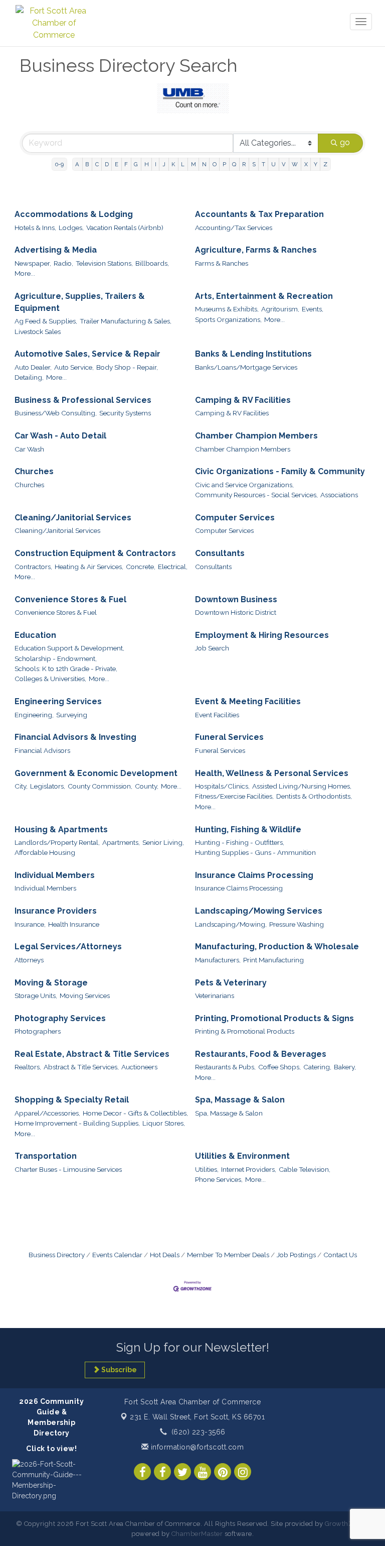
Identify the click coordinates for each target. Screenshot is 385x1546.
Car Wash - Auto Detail (60, 435)
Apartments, (121, 842)
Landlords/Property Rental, (57, 842)
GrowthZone (345, 1523)
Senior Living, (163, 842)
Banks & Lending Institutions (253, 354)
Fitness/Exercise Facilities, (234, 796)
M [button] (193, 164)
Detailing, (29, 377)
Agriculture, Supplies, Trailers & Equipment (80, 302)
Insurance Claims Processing (254, 875)
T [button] (263, 164)
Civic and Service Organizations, (244, 485)
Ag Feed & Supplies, (46, 321)
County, (146, 786)
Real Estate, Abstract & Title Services (92, 1054)
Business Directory (57, 1255)
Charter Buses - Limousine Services (68, 1169)
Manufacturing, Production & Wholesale (277, 946)
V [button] (284, 164)
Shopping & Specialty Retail (72, 1100)
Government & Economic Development (96, 773)
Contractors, (33, 567)
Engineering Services (58, 701)
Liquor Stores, (163, 1123)
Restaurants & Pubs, (225, 1067)
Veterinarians (214, 995)
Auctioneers (139, 1067)
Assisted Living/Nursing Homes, (301, 786)
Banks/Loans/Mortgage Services (246, 367)
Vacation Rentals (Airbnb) (124, 228)
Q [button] (234, 164)
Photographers (38, 1031)
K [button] (173, 164)
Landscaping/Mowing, (231, 924)
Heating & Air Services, (89, 567)
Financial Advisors (42, 750)
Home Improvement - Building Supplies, (77, 1123)
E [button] (116, 164)
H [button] (146, 164)
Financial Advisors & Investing (75, 737)
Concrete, (140, 567)
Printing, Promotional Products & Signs (274, 1018)
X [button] (306, 164)
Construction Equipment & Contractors (95, 553)
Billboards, (152, 263)
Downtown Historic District (235, 612)
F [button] (126, 164)
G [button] (136, 164)
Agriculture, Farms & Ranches (256, 250)
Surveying (71, 715)
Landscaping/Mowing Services (258, 911)
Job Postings (296, 1255)
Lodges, (71, 228)
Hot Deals (164, 1255)
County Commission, (100, 786)
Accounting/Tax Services (233, 228)
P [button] (224, 164)
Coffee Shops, (279, 1067)
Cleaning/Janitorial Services (73, 517)
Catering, (317, 1067)
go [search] (345, 142)
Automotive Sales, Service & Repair (87, 354)
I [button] (155, 164)
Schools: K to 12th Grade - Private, (66, 669)
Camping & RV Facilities (243, 400)
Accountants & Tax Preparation (259, 214)
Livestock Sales (38, 331)
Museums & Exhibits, (227, 309)
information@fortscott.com (196, 1447)
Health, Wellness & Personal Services (271, 773)
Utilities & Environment (242, 1156)
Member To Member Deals (228, 1255)
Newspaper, (33, 263)
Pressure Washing (296, 924)
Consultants (220, 553)
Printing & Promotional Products (244, 1031)
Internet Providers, (248, 1169)
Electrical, (172, 567)
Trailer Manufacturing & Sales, (125, 321)
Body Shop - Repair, (127, 367)
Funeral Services (229, 737)
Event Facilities (217, 715)
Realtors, (28, 1067)
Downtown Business (236, 599)
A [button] (77, 164)
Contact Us (340, 1255)
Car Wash (29, 449)
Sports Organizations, (228, 319)
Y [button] (315, 164)
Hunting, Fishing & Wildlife (248, 829)
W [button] (295, 164)
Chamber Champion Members (256, 435)
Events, (312, 309)
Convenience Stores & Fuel (70, 599)
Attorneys (29, 960)
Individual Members (55, 875)
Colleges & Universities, (50, 679)
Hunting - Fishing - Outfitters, (239, 842)
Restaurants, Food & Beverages (260, 1054)
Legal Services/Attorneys (68, 946)
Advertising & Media (56, 250)
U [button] (273, 164)
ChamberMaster (197, 1533)
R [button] (244, 164)
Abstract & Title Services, (81, 1067)
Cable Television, (304, 1169)
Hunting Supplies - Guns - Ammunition (255, 852)
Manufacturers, (218, 960)
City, (21, 786)
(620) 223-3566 (198, 1432)
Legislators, (47, 786)
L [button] (182, 164)
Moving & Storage (51, 982)
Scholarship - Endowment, (56, 658)
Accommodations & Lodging (74, 214)
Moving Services (85, 995)
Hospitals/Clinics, (222, 786)
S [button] (254, 164)
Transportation (46, 1156)
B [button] (87, 164)
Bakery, (345, 1067)
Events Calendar (117, 1255)
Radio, (63, 263)
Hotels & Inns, (35, 228)
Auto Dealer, (33, 367)
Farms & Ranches (221, 263)
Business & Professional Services (83, 400)
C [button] (97, 164)
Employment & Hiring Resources (262, 635)
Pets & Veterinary (231, 982)
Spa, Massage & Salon (240, 1100)
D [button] (107, 164)
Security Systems (125, 413)
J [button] (163, 164)
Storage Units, (36, 995)
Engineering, (34, 715)
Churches (34, 471)
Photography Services (60, 1018)
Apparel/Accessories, (47, 1113)
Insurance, (30, 924)
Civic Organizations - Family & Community (280, 471)
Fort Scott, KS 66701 (197, 1417)
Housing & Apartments (61, 829)
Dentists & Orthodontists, (314, 796)
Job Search (212, 648)
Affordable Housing (45, 852)
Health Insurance (73, 924)
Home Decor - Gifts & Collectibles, (135, 1113)
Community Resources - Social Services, (256, 495)
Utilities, (207, 1169)
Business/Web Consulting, (56, 413)
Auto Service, (74, 367)
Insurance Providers (56, 911)
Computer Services (235, 517)
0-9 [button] (59, 164)
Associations (339, 495)
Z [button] (325, 164)
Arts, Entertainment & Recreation (264, 296)
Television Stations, (104, 263)
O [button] (215, 164)
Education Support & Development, (69, 648)
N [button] (204, 164)
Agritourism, (280, 309)
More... (25, 273)
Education (35, 635)
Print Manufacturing (273, 960)
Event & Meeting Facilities (248, 701)
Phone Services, (219, 1179)
